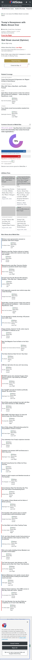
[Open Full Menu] (2, 2)
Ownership (22, 619)
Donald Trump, (11, 29)
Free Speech (18, 29)
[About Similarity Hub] (30, 124)
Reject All (14, 648)
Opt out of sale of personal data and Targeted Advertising (15, 652)
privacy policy (22, 637)
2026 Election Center (8, 8)
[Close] (27, 622)
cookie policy (5, 639)
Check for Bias (15, 65)
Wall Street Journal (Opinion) (7, 33)
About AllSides (10, 619)
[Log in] (26, 2)
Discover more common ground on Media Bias (13, 166)
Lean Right (19, 47)
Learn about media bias (6, 51)
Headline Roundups (20, 8)
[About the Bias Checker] (28, 64)
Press (16, 619)
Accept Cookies (14, 643)
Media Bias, (5, 29)
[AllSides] (16, 2)
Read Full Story (16, 61)
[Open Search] (30, 2)
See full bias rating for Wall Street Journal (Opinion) (12, 49)
